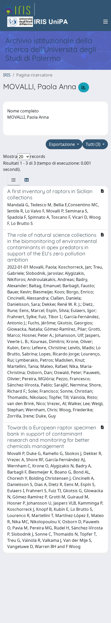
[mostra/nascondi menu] (105, 21)
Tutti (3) (93, 144)
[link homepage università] (38, 22)
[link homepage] (19, 9)
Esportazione (62, 144)
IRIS (7, 75)
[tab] (13, 179)
